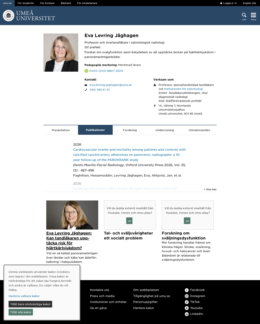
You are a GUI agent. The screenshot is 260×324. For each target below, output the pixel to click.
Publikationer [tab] (95, 130)
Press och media (102, 296)
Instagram (197, 296)
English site (249, 3)
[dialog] (42, 292)
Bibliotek (66, 3)
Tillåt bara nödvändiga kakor (30, 304)
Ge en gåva (98, 308)
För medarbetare (87, 3)
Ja (129, 220)
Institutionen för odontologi (183, 88)
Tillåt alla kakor (20, 312)
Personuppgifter (145, 301)
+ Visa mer (210, 189)
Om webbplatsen (146, 290)
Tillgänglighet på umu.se (151, 296)
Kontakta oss (99, 290)
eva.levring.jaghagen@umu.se (111, 84)
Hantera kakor (143, 308)
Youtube (196, 308)
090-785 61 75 (100, 89)
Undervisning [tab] (165, 130)
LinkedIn (196, 313)
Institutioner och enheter (108, 301)
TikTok (195, 301)
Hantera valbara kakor (24, 296)
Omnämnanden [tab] (199, 130)
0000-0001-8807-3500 (106, 70)
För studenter (26, 3)
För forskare (47, 3)
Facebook (197, 290)
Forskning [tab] (130, 130)
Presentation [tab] (61, 130)
